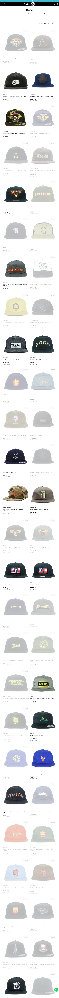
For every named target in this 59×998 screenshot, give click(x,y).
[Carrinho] (57, 4)
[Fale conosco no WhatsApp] (56, 990)
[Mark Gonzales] (26, 729)
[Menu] (1, 4)
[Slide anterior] (5, 42)
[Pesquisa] (4, 4)
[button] (47, 23)
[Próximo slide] (51, 18)
